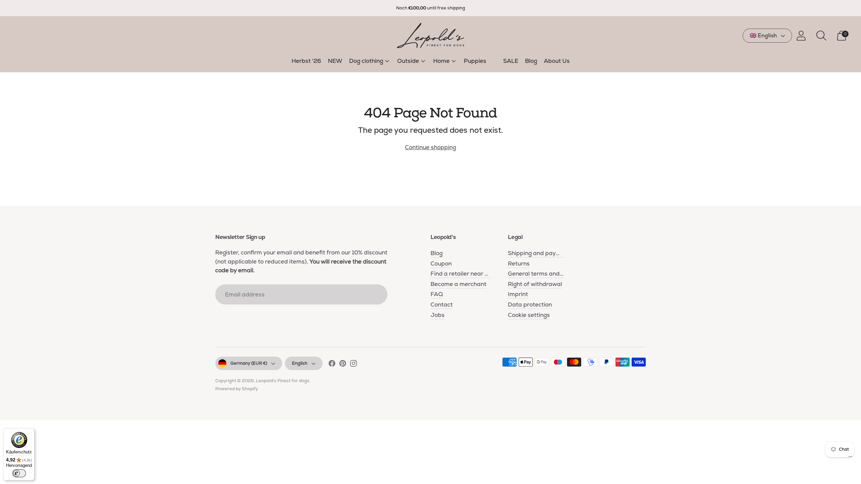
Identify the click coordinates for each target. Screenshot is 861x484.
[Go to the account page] (801, 35)
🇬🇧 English (763, 35)
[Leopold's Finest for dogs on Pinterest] (343, 364)
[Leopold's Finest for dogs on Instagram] (353, 364)
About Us (557, 61)
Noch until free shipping (430, 8)
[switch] (19, 473)
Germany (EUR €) (248, 363)
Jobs (437, 315)
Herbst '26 (306, 61)
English (299, 363)
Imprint (518, 294)
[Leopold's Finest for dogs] (430, 35)
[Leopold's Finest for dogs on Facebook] (332, 364)
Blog (531, 61)
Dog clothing (366, 61)
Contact (441, 304)
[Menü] (850, 458)
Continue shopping (430, 147)
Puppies (475, 61)
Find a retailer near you (462, 273)
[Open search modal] (821, 35)
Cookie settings (529, 315)
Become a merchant (458, 284)
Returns (519, 263)
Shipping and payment (539, 253)
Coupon (441, 263)
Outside (408, 61)
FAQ (436, 294)
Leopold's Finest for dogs (282, 381)
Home (441, 61)
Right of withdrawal (535, 284)
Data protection (530, 304)
